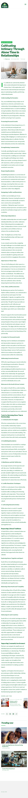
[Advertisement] (14, 23)
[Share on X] (7, 714)
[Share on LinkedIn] (13, 714)
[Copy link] (16, 714)
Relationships (7, 42)
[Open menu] (25, 4)
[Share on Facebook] (10, 714)
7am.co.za (7, 59)
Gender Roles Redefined (8, 768)
